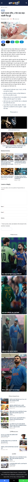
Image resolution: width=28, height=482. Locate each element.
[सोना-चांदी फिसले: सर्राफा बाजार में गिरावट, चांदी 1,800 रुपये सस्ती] (7, 171)
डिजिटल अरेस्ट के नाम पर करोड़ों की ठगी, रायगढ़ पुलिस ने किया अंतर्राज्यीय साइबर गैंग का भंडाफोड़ (7, 163)
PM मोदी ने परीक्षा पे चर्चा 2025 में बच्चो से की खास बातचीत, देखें (9, 441)
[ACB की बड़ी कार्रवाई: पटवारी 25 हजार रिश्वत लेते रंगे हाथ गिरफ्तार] (21, 156)
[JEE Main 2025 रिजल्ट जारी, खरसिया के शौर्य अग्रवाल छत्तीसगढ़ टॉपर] (23, 436)
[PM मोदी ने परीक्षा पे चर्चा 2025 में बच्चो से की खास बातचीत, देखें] (23, 442)
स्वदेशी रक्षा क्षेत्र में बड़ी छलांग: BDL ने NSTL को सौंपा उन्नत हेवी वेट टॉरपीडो (18, 400)
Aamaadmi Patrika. (22, 472)
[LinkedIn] (12, 42)
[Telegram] (22, 42)
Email (2, 212)
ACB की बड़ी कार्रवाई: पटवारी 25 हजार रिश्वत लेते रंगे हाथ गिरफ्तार (20, 162)
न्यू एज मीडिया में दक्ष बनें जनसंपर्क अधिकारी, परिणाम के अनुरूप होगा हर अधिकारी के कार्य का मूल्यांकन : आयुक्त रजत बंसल (14, 106)
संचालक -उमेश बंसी (4, 474)
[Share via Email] (3, 45)
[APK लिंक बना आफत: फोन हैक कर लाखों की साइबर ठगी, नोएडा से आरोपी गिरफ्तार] (21, 171)
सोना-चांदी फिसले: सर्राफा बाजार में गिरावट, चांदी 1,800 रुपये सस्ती (7, 176)
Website (2, 218)
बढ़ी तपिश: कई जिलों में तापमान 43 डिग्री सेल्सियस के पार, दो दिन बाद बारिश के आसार (17, 406)
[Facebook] (3, 42)
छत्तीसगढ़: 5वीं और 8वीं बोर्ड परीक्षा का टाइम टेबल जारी (9, 447)
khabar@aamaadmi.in (20, 474)
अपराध (6, 7)
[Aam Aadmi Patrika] (14, 3)
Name (2, 206)
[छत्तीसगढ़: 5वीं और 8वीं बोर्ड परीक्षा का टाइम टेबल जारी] (23, 448)
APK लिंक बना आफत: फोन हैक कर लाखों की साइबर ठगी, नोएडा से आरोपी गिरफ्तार (21, 178)
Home (3, 7)
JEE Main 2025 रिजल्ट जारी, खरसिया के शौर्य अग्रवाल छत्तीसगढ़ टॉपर (9, 435)
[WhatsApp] (17, 42)
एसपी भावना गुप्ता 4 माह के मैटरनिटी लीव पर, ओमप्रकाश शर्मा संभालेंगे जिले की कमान (17, 418)
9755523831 (12, 474)
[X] (8, 42)
